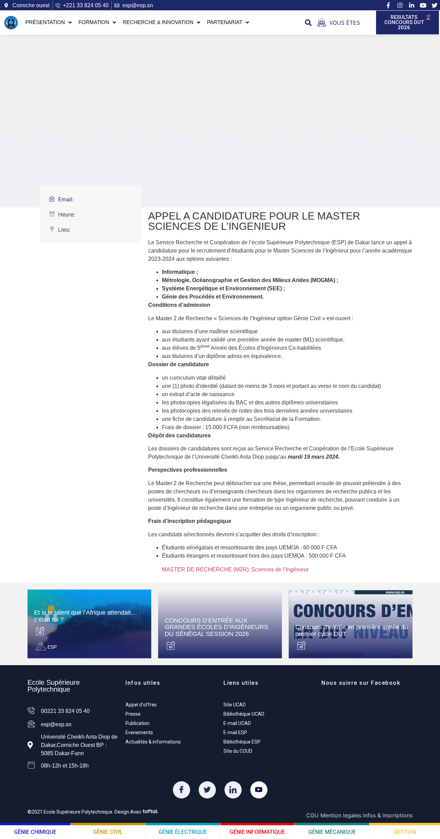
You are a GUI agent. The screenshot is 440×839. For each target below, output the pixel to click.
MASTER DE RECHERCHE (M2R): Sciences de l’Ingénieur (235, 569)
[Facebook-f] (388, 5)
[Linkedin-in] (411, 5)
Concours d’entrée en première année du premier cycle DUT (351, 630)
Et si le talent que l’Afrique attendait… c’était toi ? (85, 616)
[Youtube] (423, 5)
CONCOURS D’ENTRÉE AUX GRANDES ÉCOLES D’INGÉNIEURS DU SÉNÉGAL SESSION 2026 (216, 627)
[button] (308, 22)
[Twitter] (207, 789)
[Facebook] (181, 789)
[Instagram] (399, 5)
